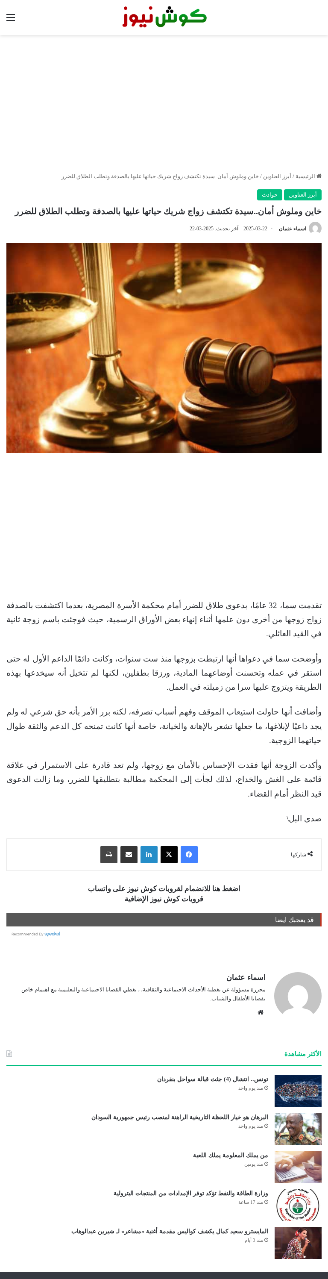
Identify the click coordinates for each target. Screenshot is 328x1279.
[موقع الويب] (260, 1012)
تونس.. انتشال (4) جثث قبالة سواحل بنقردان (212, 1079)
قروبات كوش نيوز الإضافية (164, 899)
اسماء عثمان (292, 229)
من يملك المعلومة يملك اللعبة (230, 1155)
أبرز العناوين (277, 176)
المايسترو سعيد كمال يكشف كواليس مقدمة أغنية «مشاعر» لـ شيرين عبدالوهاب (169, 1231)
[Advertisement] (164, 103)
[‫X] (169, 854)
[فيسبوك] (189, 854)
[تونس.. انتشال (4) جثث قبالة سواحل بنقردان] (298, 1091)
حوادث (270, 194)
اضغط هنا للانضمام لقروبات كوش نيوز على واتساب (164, 889)
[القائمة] (10, 20)
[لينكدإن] (149, 854)
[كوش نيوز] (164, 17)
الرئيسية (306, 176)
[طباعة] (108, 854)
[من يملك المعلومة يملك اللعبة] (298, 1167)
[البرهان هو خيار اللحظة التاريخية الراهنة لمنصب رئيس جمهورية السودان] (298, 1129)
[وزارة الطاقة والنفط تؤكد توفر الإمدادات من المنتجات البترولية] (298, 1205)
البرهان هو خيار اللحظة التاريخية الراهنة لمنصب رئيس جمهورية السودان (179, 1117)
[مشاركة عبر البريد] (129, 854)
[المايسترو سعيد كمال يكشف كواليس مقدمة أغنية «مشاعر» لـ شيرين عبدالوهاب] (298, 1243)
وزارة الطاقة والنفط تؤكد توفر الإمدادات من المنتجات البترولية (191, 1193)
